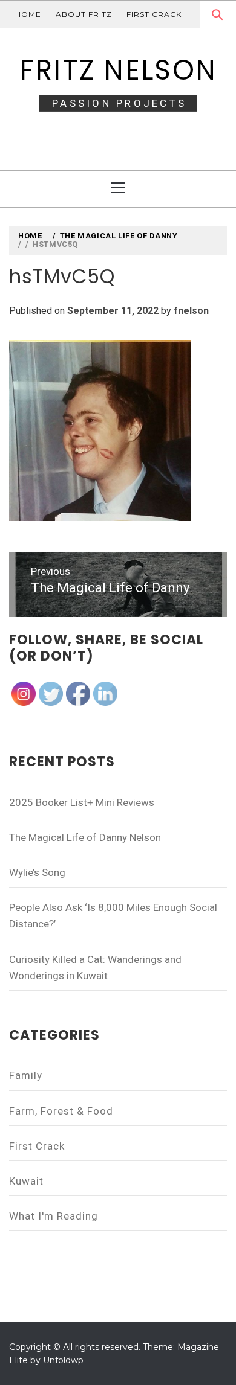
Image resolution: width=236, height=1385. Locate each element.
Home (28, 14)
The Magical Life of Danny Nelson (85, 837)
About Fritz (84, 14)
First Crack (154, 14)
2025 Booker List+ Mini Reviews (81, 802)
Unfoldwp (63, 1360)
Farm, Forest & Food (61, 1111)
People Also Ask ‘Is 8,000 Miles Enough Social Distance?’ (113, 915)
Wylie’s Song (37, 872)
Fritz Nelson (118, 70)
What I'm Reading (53, 1216)
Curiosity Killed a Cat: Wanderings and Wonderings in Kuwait (95, 967)
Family (25, 1075)
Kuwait (26, 1181)
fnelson (191, 310)
